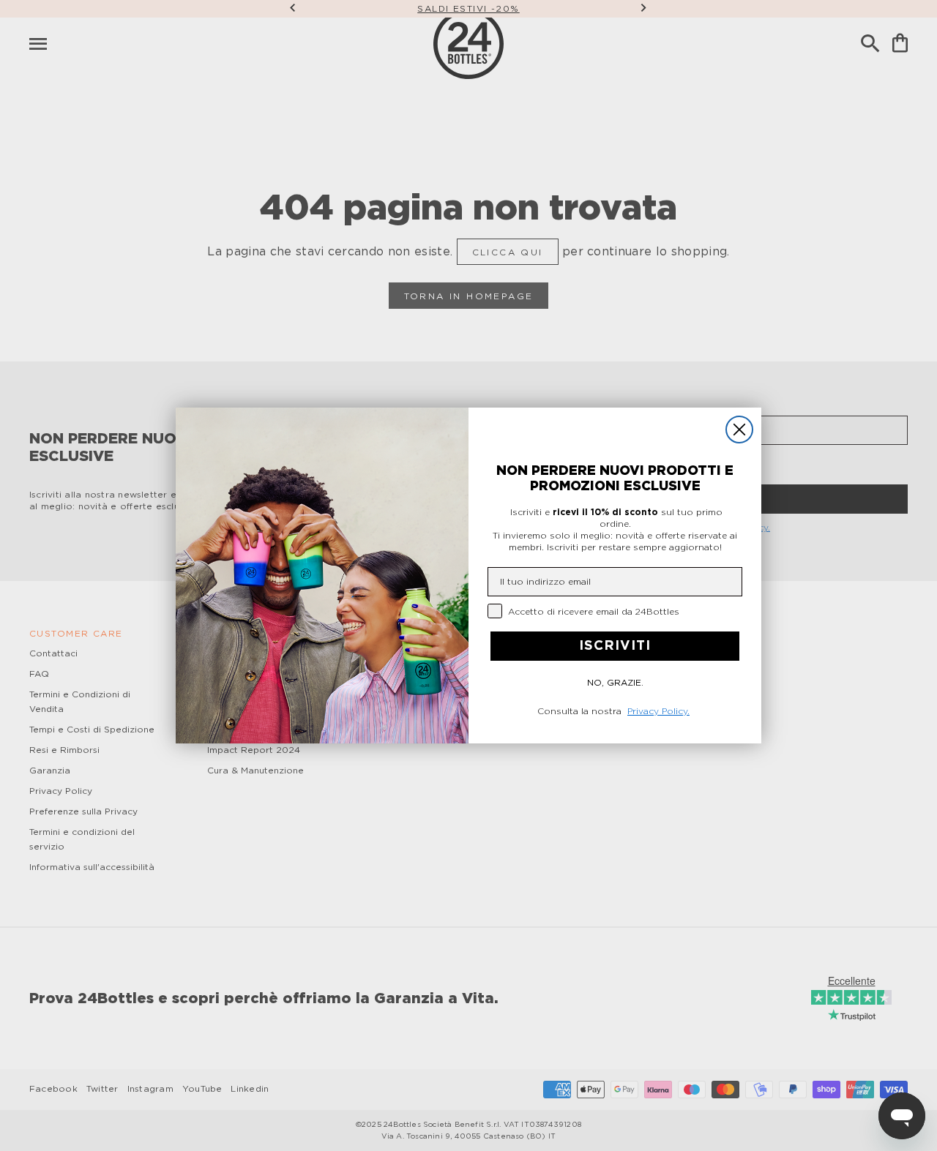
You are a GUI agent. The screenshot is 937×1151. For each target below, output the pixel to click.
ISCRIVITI (615, 646)
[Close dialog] (739, 429)
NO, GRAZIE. (615, 682)
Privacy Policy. (658, 711)
